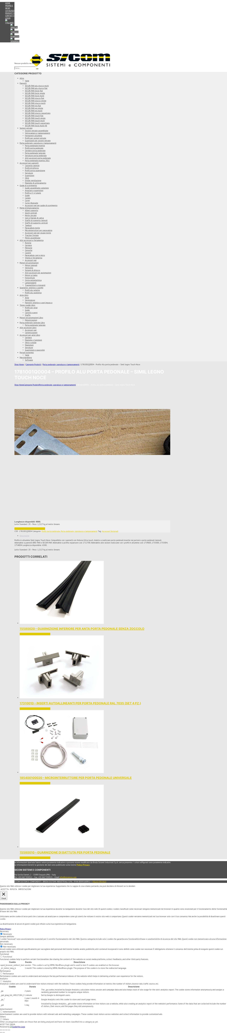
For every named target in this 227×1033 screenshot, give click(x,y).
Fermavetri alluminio (33, 135)
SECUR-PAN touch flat (34, 115)
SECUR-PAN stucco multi (35, 103)
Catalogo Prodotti (9, 11)
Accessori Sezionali (110, 531)
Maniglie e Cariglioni (33, 340)
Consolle (28, 250)
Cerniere (28, 245)
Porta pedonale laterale (35, 153)
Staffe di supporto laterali (36, 220)
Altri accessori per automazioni (38, 273)
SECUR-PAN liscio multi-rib (36, 125)
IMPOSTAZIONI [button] (24, 889)
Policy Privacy (99, 881)
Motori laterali (31, 265)
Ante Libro (24, 295)
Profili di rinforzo (32, 168)
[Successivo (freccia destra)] (4, 1032)
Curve (27, 200)
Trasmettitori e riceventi (35, 285)
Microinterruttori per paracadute (38, 230)
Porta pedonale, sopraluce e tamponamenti (38, 143)
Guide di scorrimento (28, 185)
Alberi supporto (31, 210)
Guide (27, 195)
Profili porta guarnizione (35, 170)
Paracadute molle (32, 228)
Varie (27, 81)
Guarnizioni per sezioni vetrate (38, 140)
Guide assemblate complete (37, 188)
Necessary (7, 934)
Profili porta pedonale (34, 148)
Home (7, 3)
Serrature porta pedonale (36, 155)
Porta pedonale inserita (35, 145)
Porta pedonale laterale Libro (32, 322)
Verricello (29, 268)
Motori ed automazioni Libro (31, 317)
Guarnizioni (29, 175)
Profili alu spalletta (33, 292)
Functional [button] (4, 954)
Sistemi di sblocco (32, 270)
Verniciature (30, 300)
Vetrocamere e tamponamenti (37, 133)
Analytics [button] (4, 978)
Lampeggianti (30, 282)
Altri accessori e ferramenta (31, 240)
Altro (22, 78)
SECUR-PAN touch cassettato (37, 123)
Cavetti (28, 253)
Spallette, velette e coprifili (31, 287)
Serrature (29, 173)
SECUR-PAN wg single (34, 108)
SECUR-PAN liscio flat (34, 90)
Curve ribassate (31, 203)
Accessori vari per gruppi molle (38, 233)
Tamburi (28, 225)
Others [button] (3, 1016)
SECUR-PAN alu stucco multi (37, 86)
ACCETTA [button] (5, 889)
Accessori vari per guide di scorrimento (41, 205)
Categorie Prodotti (33, 364)
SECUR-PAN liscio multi (34, 95)
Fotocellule (30, 277)
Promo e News (9, 6)
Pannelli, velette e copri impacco (38, 302)
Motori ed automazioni (29, 263)
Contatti (9, 15)
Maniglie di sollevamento (35, 183)
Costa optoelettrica (33, 280)
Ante (27, 297)
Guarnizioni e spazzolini (35, 350)
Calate (28, 198)
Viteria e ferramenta (33, 258)
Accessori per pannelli (29, 163)
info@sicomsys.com (68, 877)
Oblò (27, 178)
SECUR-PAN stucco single (35, 100)
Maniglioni (29, 345)
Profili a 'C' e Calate (33, 193)
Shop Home (19, 364)
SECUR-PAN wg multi (33, 110)
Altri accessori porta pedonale (38, 158)
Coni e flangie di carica (34, 218)
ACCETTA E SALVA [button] (7, 1024)
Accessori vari (31, 260)
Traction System (32, 235)
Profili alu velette (32, 290)
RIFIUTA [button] (13, 889)
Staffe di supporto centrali (36, 223)
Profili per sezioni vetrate (35, 138)
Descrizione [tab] (24, 535)
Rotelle (28, 243)
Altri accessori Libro (28, 327)
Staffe (27, 315)
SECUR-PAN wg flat (33, 105)
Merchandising (26, 357)
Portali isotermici (27, 352)
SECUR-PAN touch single (35, 118)
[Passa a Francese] (15, 36)
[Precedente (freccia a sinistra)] (1, 1032)
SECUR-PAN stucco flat (34, 98)
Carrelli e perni (31, 312)
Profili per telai (31, 307)
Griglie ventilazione (33, 180)
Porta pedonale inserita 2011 (37, 160)
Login (7, 18)
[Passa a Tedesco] (15, 32)
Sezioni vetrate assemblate (36, 130)
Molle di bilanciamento (29, 208)
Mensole (28, 248)
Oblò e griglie (30, 342)
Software (29, 360)
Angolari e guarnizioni (34, 190)
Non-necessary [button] (6, 944)
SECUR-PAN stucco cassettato (37, 113)
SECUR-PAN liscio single (35, 93)
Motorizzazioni (31, 320)
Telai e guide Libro (27, 305)
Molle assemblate (32, 238)
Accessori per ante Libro (30, 335)
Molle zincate (31, 215)
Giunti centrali (31, 213)
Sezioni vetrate (26, 128)
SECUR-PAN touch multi (35, 120)
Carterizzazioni (31, 332)
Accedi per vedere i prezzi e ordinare (29, 528)
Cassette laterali (32, 165)
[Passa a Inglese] (14, 27)
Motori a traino (31, 275)
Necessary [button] (4, 931)
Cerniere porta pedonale (35, 150)
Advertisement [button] (6, 1009)
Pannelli (23, 83)
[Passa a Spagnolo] (15, 41)
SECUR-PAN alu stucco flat (36, 88)
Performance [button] (5, 971)
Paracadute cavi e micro (35, 255)
